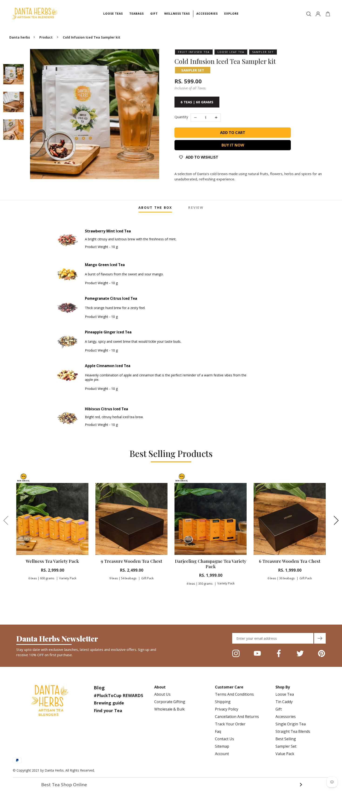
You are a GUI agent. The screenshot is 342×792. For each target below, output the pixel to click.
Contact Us (224, 738)
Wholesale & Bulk (169, 709)
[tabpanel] (52, 531)
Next (336, 520)
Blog (99, 687)
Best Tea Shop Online (171, 784)
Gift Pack (147, 578)
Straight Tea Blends (292, 731)
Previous (5, 520)
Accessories (285, 716)
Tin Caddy (284, 701)
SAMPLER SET (192, 70)
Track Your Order (230, 724)
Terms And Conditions (234, 694)
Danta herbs (19, 37)
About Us (162, 694)
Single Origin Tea (290, 724)
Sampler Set (285, 746)
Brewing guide (109, 703)
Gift (278, 709)
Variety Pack (68, 578)
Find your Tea (108, 710)
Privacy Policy (226, 709)
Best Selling (285, 738)
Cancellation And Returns (237, 716)
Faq (218, 731)
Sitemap (222, 746)
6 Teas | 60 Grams (197, 102)
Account (222, 753)
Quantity (181, 116)
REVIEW (195, 207)
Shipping (223, 701)
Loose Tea (284, 694)
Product (46, 37)
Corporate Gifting (169, 701)
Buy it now (232, 145)
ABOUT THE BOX (155, 207)
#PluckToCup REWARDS (118, 695)
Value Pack (284, 753)
